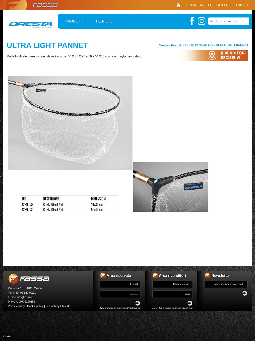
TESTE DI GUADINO (199, 45)
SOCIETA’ (190, 4)
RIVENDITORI (223, 4)
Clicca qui (135, 308)
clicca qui (187, 308)
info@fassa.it (25, 297)
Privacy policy (16, 306)
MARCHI (205, 4)
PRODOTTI (74, 21)
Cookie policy (35, 306)
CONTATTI (242, 4)
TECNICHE (104, 21)
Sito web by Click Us (58, 306)
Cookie (7, 336)
